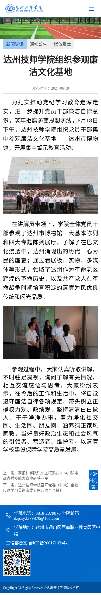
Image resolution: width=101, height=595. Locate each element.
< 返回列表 (93, 480)
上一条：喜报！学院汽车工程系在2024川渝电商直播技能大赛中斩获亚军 (40, 475)
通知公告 (38, 44)
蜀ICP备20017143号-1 (49, 543)
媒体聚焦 (62, 44)
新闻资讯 (14, 44)
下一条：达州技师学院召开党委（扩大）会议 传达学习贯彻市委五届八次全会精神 (40, 487)
